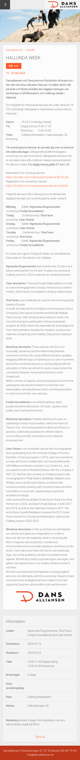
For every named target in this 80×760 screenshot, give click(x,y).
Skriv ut (40, 737)
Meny (5, 4)
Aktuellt (30, 49)
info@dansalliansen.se (40, 754)
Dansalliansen (14, 49)
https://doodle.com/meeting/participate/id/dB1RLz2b (37, 177)
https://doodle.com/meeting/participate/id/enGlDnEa (37, 185)
